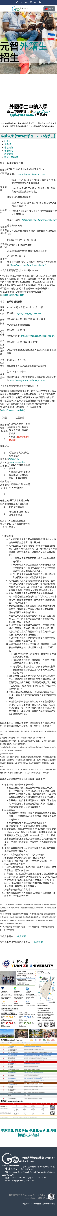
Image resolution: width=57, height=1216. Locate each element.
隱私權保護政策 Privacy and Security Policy (27, 1195)
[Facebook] (17, 2)
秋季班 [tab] (7, 141)
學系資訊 (7, 1130)
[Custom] (40, 2)
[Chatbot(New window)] (51, 1196)
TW (50, 9)
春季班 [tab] (7, 144)
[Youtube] (26, 2)
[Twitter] (22, 2)
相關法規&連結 (28, 1135)
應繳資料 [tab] (8, 154)
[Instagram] (35, 2)
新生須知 (49, 1130)
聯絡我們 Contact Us (46, 1198)
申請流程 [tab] (8, 147)
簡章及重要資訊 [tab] (11, 157)
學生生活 (35, 1130)
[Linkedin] (31, 2)
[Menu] (3, 9)
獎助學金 (21, 1130)
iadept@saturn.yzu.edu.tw (12, 295)
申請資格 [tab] (8, 151)
